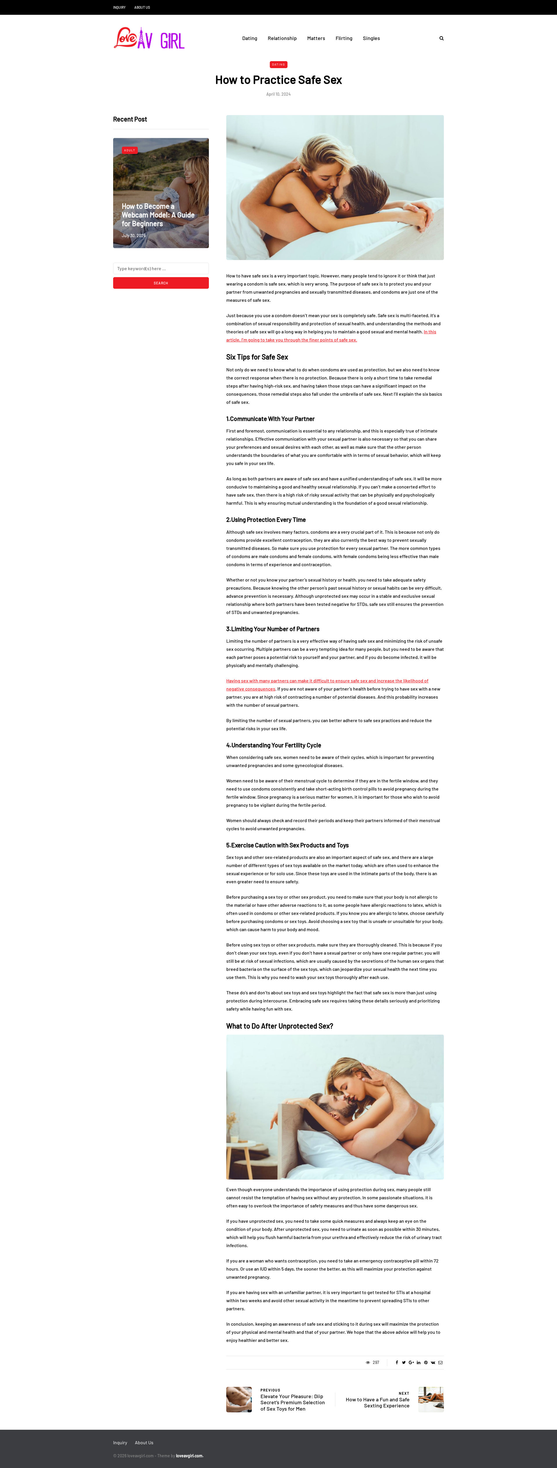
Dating (249, 38)
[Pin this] (425, 1362)
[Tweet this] (404, 1362)
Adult (129, 150)
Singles (371, 38)
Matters (316, 38)
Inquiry (119, 7)
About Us (142, 7)
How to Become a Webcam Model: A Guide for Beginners (158, 215)
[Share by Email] (440, 1362)
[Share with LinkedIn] (418, 1362)
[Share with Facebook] (396, 1362)
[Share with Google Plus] (411, 1362)
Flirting (344, 38)
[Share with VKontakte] (433, 1362)
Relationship (282, 38)
